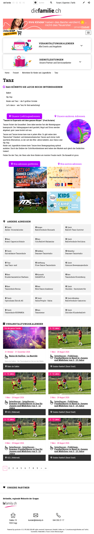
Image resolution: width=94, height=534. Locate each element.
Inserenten (34, 532)
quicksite (17, 529)
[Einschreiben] (84, 3)
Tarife (73, 3)
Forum (58, 3)
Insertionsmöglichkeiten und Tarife (77, 529)
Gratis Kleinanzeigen (57, 532)
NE (20, 3)
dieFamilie (7, 3)
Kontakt (55, 529)
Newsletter (41, 532)
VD (13, 3)
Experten (66, 3)
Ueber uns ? (62, 529)
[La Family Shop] (12, 33)
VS (24, 3)
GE (17, 3)
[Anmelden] (89, 3)
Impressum (48, 529)
